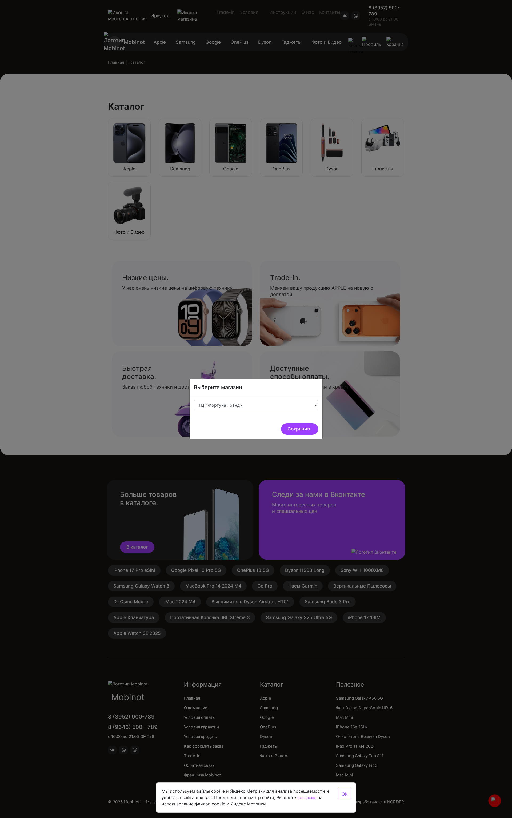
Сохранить (299, 429)
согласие (306, 797)
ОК (344, 794)
